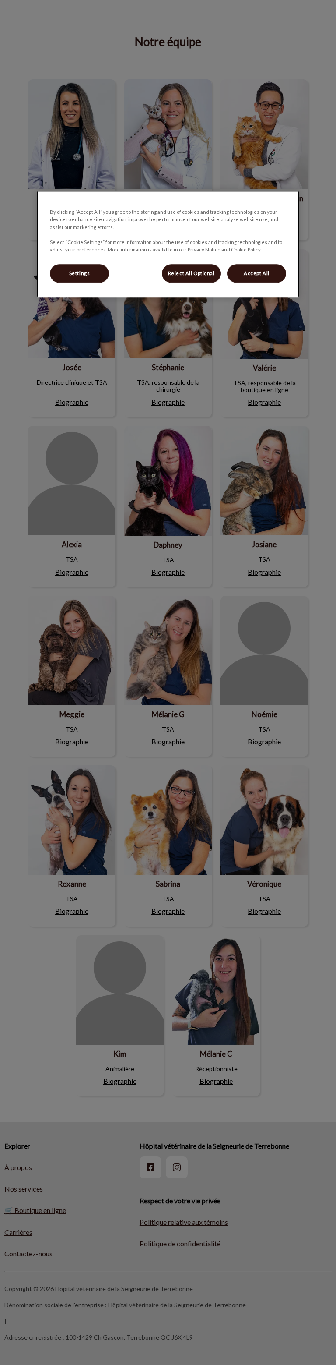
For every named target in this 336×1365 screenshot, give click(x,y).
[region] (168, 244)
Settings (79, 273)
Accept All (257, 273)
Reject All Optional (191, 273)
